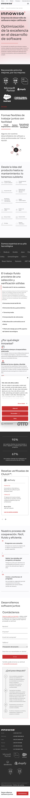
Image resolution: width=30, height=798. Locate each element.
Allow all (15, 408)
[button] (15, 287)
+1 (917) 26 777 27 (17, 733)
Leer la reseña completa (11, 512)
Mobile (11, 1)
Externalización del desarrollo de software (24, 126)
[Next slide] (5, 519)
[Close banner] (27, 377)
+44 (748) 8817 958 (18, 749)
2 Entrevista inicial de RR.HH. (11, 303)
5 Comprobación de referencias (12, 317)
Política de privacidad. (7, 785)
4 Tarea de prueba (8, 312)
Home (2, 8)
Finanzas (17, 1)
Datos (2, 1)
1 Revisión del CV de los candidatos (13, 287)
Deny (15, 418)
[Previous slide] (3, 519)
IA (6, 1)
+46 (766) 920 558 (17, 746)
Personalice (14, 413)
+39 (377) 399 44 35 (18, 739)
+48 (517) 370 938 (17, 742)
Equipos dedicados (14, 125)
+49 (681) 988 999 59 (18, 736)
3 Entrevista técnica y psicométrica (13, 308)
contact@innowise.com (10, 664)
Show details (21, 403)
